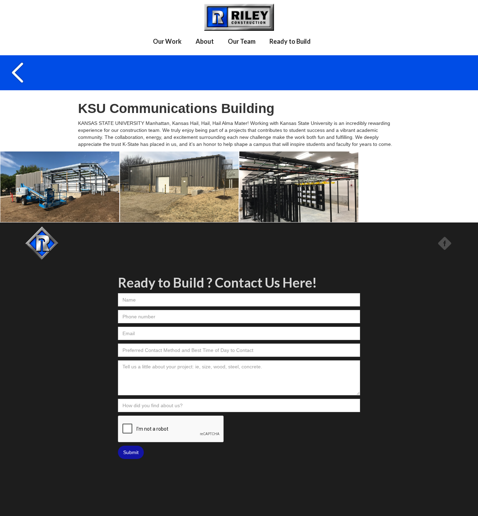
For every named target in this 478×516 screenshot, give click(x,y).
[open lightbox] (60, 187)
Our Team (241, 41)
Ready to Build (290, 41)
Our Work (167, 41)
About (205, 41)
